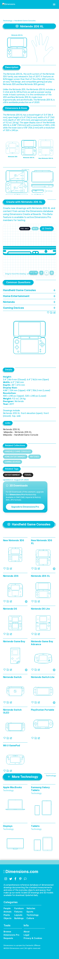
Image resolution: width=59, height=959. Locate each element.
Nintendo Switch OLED (12, 711)
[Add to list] (51, 312)
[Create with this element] (54, 312)
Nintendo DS (10, 608)
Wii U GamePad (11, 745)
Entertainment (12, 475)
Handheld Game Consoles (25, 21)
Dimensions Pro (11, 935)
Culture (30, 918)
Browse (7, 931)
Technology (7, 21)
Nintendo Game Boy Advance (42, 643)
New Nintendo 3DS (13, 540)
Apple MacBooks (12, 787)
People (7, 908)
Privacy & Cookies (33, 938)
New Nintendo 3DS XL (41, 542)
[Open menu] (54, 4)
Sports (29, 911)
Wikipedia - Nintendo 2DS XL (17, 432)
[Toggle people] (47, 273)
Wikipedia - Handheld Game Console (20, 435)
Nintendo (34, 456)
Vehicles (30, 908)
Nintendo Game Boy (14, 641)
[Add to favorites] (48, 312)
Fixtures (18, 911)
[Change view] (52, 273)
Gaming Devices (12, 462)
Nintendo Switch (12, 677)
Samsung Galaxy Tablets (40, 789)
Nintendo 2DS (10, 575)
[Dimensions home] (8, 4)
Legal (26, 935)
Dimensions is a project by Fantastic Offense (22, 945)
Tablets (35, 826)
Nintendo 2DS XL (11, 429)
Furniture (19, 908)
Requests (8, 938)
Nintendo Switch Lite (42, 677)
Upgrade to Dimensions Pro (25, 507)
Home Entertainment (15, 456)
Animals (7, 911)
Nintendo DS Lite (40, 608)
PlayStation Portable (42, 709)
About (27, 931)
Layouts (18, 915)
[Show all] (41, 273)
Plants (7, 915)
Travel (28, 475)
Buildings (19, 918)
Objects (7, 918)
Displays (8, 826)
